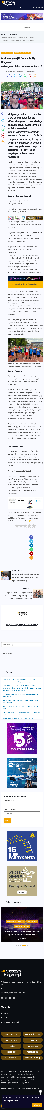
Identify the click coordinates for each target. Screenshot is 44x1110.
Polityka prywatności (11, 1022)
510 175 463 (7, 989)
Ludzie (11, 1046)
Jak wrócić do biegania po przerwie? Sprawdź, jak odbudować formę (20, 695)
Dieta (33, 1040)
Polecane (32, 1046)
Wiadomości (11, 1058)
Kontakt (5, 1018)
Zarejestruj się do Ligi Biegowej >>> (25, 284)
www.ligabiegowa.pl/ (15, 490)
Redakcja (6, 1013)
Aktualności (32, 1034)
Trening (32, 1052)
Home (3, 34)
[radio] (17, 526)
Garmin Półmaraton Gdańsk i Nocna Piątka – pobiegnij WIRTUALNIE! (22, 933)
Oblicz (7, 820)
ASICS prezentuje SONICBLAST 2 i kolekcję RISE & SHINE (20, 707)
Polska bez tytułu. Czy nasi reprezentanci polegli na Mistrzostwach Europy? (21, 713)
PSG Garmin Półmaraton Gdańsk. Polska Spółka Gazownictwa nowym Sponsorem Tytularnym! (19, 680)
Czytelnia (11, 1040)
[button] (16, 945)
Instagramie (12, 493)
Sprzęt (11, 1052)
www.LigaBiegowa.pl (23, 471)
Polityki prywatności (10, 1100)
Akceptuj (37, 1105)
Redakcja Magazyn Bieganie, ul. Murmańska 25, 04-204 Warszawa (22, 983)
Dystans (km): (9, 800)
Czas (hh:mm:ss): (10, 809)
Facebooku (28, 490)
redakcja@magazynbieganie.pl (14, 993)
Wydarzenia (13, 34)
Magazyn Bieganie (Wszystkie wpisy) (22, 624)
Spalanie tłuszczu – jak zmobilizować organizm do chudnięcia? (20, 701)
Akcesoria (11, 1034)
